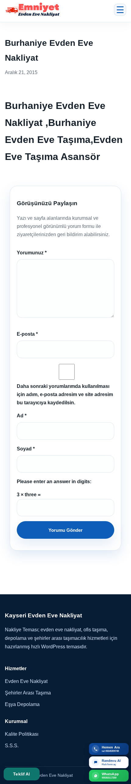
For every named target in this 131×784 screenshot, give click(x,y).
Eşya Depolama (22, 704)
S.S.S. (12, 745)
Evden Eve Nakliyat (26, 681)
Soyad (26, 448)
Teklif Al (21, 774)
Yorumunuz (32, 252)
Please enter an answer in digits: (54, 481)
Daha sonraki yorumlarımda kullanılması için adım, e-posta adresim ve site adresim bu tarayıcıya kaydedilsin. (65, 394)
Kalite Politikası (21, 734)
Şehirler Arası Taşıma (28, 692)
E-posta (27, 334)
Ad (22, 415)
